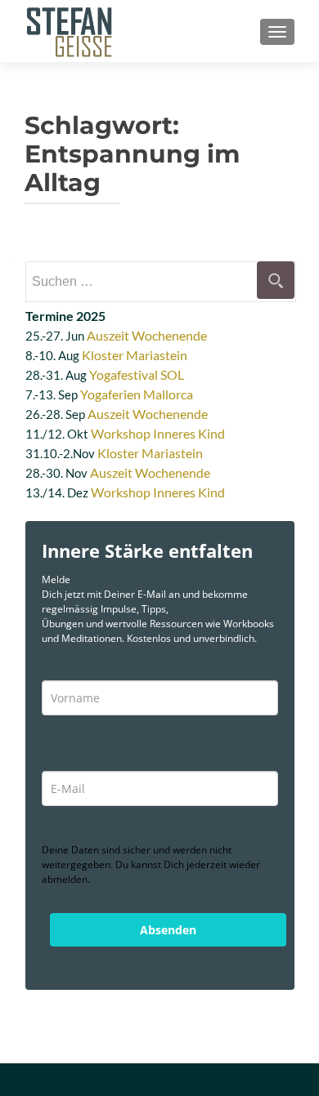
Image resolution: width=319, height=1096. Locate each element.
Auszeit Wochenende (147, 335)
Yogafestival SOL (136, 374)
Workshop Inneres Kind (158, 433)
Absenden (168, 930)
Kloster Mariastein (134, 355)
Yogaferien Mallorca (136, 394)
